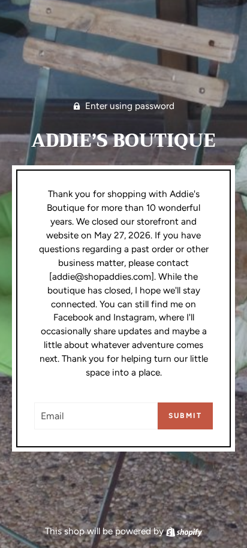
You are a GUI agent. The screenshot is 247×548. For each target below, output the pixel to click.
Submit (185, 415)
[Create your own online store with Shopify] (184, 531)
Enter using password (129, 105)
